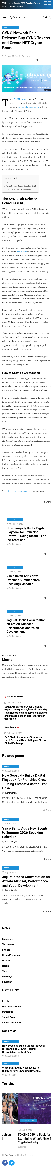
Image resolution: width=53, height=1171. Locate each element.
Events (5, 1001)
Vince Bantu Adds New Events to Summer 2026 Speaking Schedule (23, 580)
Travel (5, 971)
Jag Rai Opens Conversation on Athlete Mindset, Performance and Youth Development (26, 626)
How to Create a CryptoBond (20, 189)
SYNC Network (19, 99)
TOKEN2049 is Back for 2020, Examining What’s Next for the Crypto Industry (23, 1138)
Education (7, 982)
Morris (27, 56)
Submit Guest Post (11, 1022)
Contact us (7, 1012)
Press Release (10, 27)
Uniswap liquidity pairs (28, 107)
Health (5, 966)
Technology (8, 944)
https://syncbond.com (17, 491)
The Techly (9, 1155)
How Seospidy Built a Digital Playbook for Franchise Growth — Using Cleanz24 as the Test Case (26, 534)
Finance (6, 949)
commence (22, 252)
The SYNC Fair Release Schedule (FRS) (21, 186)
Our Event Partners (11, 1006)
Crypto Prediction (11, 955)
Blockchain (7, 939)
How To (6, 960)
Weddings (7, 976)
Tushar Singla (15, 544)
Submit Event (9, 1017)
